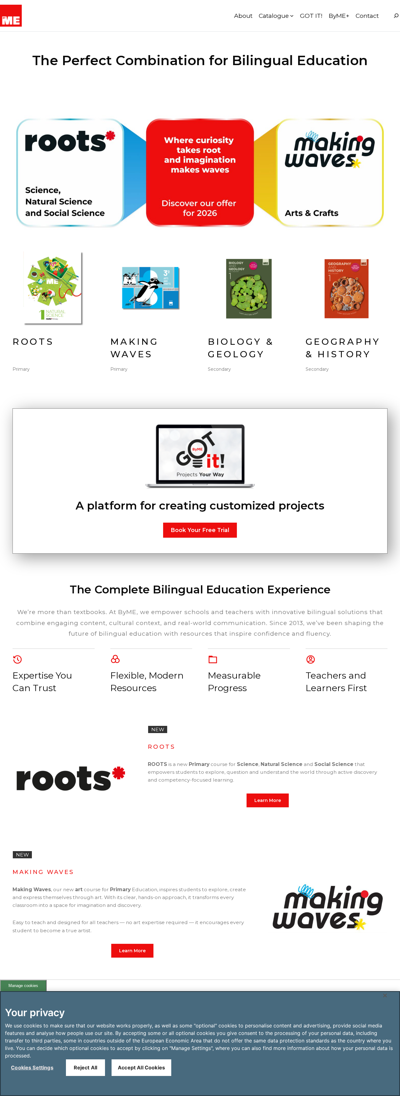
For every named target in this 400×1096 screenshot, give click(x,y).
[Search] (396, 15)
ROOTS (33, 341)
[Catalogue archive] (292, 16)
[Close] (385, 995)
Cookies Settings (32, 1067)
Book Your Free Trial (200, 530)
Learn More (267, 800)
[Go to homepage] (11, 16)
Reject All (86, 1067)
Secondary (219, 369)
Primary (21, 369)
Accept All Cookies (141, 1067)
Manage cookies (23, 986)
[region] (200, 1043)
